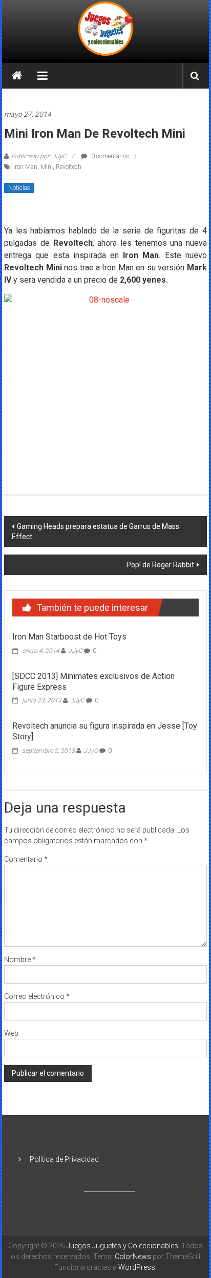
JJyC (75, 650)
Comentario (26, 859)
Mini (46, 167)
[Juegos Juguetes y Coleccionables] (105, 29)
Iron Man (25, 167)
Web (11, 1033)
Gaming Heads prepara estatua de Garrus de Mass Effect (95, 531)
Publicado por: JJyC (39, 156)
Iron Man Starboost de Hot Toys (69, 637)
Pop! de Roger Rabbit (160, 565)
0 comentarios (109, 156)
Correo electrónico (37, 996)
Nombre (20, 959)
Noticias (19, 187)
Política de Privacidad (64, 1159)
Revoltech (68, 167)
